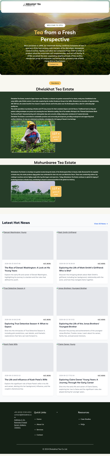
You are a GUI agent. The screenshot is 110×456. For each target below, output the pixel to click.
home (39, 419)
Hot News (47, 263)
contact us (53, 64)
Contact (40, 435)
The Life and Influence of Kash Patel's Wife (26, 379)
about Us (40, 424)
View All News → (101, 224)
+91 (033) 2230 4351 (23, 412)
